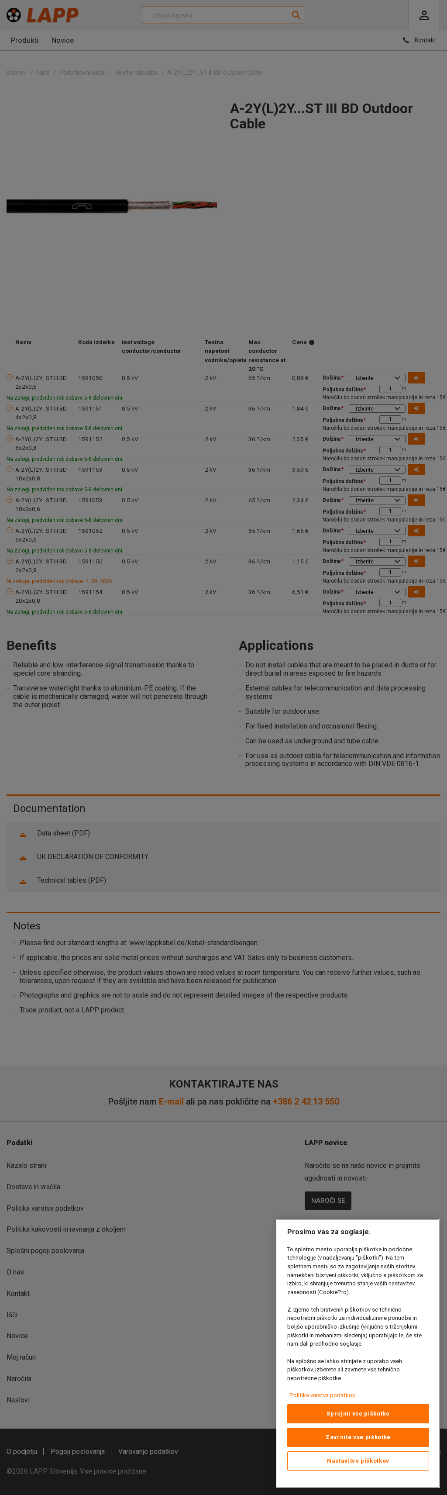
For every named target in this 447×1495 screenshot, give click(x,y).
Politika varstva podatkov (322, 1395)
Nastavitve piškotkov (358, 1460)
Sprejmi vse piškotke (358, 1413)
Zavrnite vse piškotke (358, 1437)
